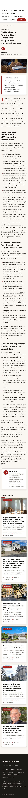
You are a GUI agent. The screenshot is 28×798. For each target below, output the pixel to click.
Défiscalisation (7, 16)
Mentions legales (6, 777)
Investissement (19, 16)
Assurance (5, 13)
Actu (10, 10)
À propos (12, 19)
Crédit (13, 13)
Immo (15, 10)
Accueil (4, 10)
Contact (21, 19)
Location (5, 19)
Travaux (21, 10)
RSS (13, 777)
